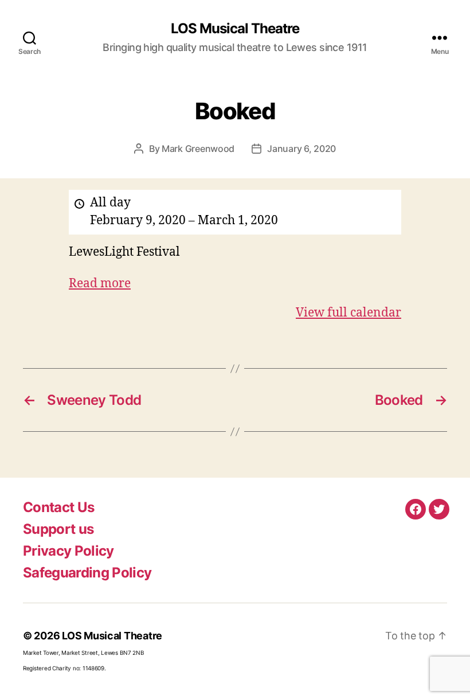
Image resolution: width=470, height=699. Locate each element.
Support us (58, 529)
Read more (100, 283)
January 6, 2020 (301, 148)
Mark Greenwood (198, 148)
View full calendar (348, 313)
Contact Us (58, 507)
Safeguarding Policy (87, 572)
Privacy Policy (68, 550)
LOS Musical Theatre (235, 29)
